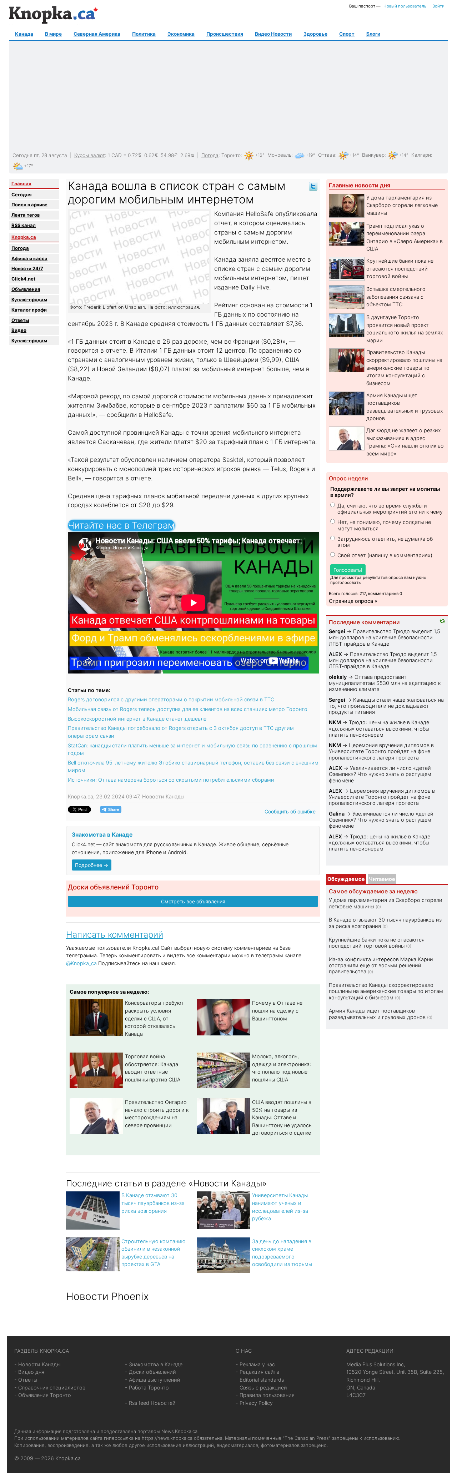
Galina (337, 814)
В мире (53, 34)
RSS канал (23, 225)
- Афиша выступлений (152, 1380)
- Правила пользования (265, 1395)
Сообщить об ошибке (290, 811)
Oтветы (20, 320)
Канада (24, 34)
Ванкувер (373, 155)
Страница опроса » (353, 601)
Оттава (326, 155)
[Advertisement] (228, 97)
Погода (210, 155)
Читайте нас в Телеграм (121, 525)
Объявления (25, 289)
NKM (335, 722)
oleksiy (338, 677)
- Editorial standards (260, 1380)
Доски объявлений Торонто (113, 887)
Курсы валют (89, 155)
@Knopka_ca (81, 963)
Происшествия (224, 34)
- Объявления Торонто (42, 1395)
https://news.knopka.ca (167, 1438)
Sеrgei (337, 631)
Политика (144, 34)
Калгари (421, 155)
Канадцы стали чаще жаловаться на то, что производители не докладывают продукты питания (386, 706)
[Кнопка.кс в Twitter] (313, 186)
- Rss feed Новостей (150, 1403)
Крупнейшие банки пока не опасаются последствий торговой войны (399, 268)
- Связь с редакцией (261, 1387)
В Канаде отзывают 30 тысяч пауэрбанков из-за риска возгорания (153, 1203)
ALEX (335, 654)
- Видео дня (29, 1372)
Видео (18, 330)
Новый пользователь (404, 6)
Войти (438, 6)
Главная (21, 183)
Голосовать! (347, 570)
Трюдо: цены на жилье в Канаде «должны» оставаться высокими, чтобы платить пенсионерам (379, 728)
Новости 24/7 (27, 268)
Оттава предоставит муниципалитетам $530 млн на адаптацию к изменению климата (385, 683)
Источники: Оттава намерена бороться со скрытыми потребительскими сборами (171, 780)
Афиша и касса (29, 258)
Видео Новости (273, 34)
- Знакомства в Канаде (153, 1364)
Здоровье (315, 34)
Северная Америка (97, 34)
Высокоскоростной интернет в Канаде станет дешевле (137, 719)
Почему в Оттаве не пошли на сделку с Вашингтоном (277, 1010)
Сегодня (21, 194)
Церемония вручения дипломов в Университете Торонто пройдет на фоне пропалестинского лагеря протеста (381, 751)
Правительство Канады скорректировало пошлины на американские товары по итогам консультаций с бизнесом (404, 367)
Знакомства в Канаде (102, 834)
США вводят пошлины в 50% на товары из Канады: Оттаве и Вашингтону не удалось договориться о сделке (282, 1117)
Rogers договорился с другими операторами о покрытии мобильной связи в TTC (171, 699)
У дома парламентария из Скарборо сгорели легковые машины (402, 205)
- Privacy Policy (254, 1403)
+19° (310, 155)
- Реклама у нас (255, 1364)
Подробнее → (91, 865)
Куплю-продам (29, 299)
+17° (28, 165)
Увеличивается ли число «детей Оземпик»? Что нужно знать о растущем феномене (380, 774)
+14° (354, 155)
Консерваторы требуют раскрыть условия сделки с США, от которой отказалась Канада (154, 1018)
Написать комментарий (114, 934)
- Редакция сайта (257, 1372)
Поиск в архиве (29, 204)
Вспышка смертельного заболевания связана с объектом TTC (396, 296)
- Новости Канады (37, 1364)
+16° (260, 155)
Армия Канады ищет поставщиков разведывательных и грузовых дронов (377, 1014)
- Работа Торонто (147, 1387)
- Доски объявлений (150, 1372)
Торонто (231, 155)
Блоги (373, 34)
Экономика (181, 34)
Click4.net (23, 279)
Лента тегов (25, 215)
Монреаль (279, 155)
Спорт (347, 34)
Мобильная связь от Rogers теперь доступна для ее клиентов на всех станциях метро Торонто (187, 709)
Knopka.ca (23, 237)
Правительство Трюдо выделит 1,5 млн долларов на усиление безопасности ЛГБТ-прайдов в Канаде (384, 637)
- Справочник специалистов (49, 1387)
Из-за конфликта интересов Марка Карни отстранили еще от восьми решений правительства (381, 965)
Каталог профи (29, 310)
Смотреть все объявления (193, 901)
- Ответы (25, 1380)
